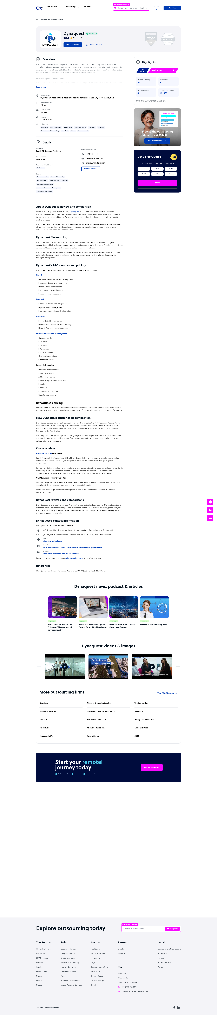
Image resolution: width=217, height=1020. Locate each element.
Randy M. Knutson (44, 151)
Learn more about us (124, 879)
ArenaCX (43, 720)
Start (157, 183)
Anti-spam (162, 954)
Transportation (97, 976)
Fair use (161, 958)
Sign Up (121, 954)
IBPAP (66, 38)
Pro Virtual (43, 728)
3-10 (157, 169)
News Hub (40, 954)
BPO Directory (42, 958)
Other (171, 174)
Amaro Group (93, 736)
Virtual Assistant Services (71, 985)
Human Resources (68, 967)
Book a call (156, 8)
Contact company (90, 169)
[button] (38, 666)
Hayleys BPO (139, 712)
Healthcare (95, 972)
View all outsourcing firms (52, 19)
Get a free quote (72, 44)
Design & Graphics (68, 954)
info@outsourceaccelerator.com (134, 992)
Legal (93, 963)
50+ (157, 174)
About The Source (43, 949)
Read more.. (41, 87)
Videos (39, 981)
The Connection (141, 703)
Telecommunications (99, 967)
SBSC (136, 736)
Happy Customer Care (143, 720)
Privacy (161, 967)
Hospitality (95, 958)
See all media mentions (166, 889)
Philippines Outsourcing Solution (101, 712)
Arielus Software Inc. (96, 728)
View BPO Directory (165, 693)
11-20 (171, 169)
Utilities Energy (97, 981)
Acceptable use (164, 963)
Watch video (146, 879)
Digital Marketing (68, 958)
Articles (39, 967)
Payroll (63, 976)
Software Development (70, 981)
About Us (122, 974)
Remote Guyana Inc (47, 712)
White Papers (41, 972)
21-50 (144, 174)
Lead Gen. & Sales (68, 972)
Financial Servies (98, 954)
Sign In (121, 949)
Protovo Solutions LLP (96, 720)
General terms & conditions (169, 949)
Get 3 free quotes (172, 8)
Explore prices (172, 929)
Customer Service (68, 949)
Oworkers (43, 703)
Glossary (39, 985)
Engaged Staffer (46, 736)
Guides (39, 976)
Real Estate (95, 949)
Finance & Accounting (70, 963)
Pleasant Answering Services (99, 703)
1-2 (144, 169)
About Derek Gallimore (127, 983)
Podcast (39, 963)
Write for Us (123, 978)
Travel (93, 985)
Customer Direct (141, 728)
